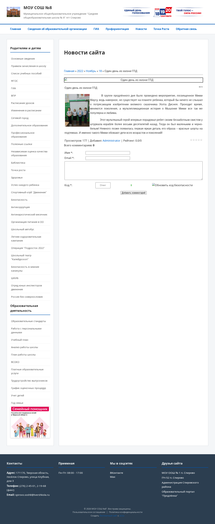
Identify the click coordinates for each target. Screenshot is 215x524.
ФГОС (14, 80)
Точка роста (18, 170)
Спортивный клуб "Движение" (29, 192)
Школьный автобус (22, 229)
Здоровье (17, 177)
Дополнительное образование (29, 125)
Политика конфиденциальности (125, 512)
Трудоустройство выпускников (29, 380)
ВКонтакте (116, 472)
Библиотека (18, 162)
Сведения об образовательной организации (57, 29)
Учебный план (19, 339)
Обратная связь (186, 29)
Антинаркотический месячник (29, 214)
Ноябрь (91, 71)
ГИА (96, 29)
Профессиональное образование (22, 134)
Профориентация (117, 29)
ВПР (13, 95)
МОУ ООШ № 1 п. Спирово (178, 472)
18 (100, 71)
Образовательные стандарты (28, 321)
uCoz (121, 515)
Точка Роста (161, 29)
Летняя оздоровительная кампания (26, 238)
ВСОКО (15, 362)
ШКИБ (14, 278)
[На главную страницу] (13, 12)
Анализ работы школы (24, 347)
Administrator (111, 140)
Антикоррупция (20, 207)
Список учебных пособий (26, 73)
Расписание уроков (22, 103)
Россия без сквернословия (27, 296)
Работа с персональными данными (26, 330)
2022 (80, 71)
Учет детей (17, 395)
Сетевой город (19, 118)
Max (112, 476)
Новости (141, 29)
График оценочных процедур (28, 388)
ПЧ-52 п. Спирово (173, 477)
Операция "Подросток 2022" (28, 248)
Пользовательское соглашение (89, 512)
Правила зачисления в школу (28, 66)
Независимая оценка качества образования (29, 153)
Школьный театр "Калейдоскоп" (21, 257)
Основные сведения (23, 58)
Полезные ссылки (21, 144)
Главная (15, 29)
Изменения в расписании (26, 110)
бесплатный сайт (108, 515)
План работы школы (23, 354)
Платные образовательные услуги (27, 371)
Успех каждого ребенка (25, 184)
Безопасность (19, 199)
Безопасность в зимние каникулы (25, 268)
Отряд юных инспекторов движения (26, 287)
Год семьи (17, 402)
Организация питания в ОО (27, 221)
